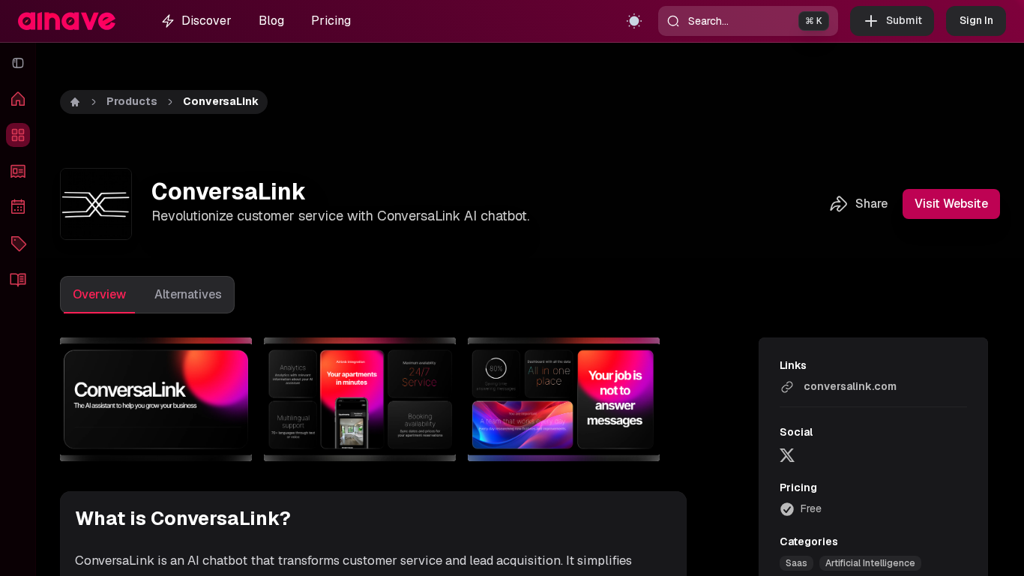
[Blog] (18, 279)
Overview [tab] (99, 294)
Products (131, 101)
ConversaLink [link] (221, 101)
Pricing (331, 20)
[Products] (18, 135)
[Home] (18, 99)
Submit (904, 20)
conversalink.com (850, 386)
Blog (271, 20)
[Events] (18, 207)
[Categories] (18, 243)
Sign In (976, 20)
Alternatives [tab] (188, 294)
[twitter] (787, 454)
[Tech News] (18, 171)
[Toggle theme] (634, 21)
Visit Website (951, 204)
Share (871, 204)
